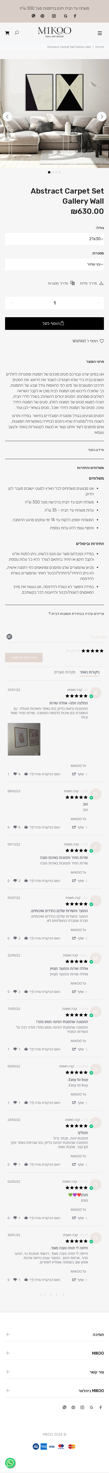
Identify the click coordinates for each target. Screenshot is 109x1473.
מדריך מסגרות (58, 283)
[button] (79, 773)
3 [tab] (56, 172)
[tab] (89, 673)
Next (101, 116)
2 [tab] (52, 172)
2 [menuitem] (51, 1295)
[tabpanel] (54, 113)
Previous (7, 116)
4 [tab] (60, 172)
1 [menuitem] (57, 1295)
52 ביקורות (73, 650)
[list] (48, 741)
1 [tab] (49, 172)
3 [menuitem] (45, 1295)
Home (99, 47)
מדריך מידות (88, 283)
